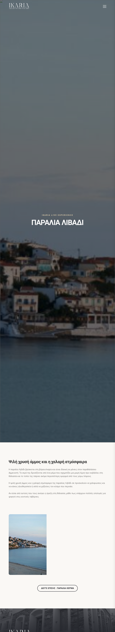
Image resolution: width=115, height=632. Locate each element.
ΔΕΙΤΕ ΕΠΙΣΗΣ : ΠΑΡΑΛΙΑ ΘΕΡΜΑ (57, 588)
